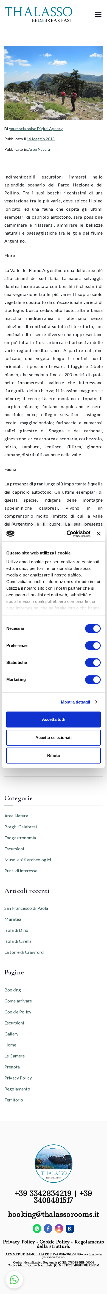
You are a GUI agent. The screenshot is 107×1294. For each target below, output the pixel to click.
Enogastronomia (20, 837)
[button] (14, 1279)
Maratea (12, 919)
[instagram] (59, 1228)
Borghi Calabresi (20, 826)
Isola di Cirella (18, 941)
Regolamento (17, 1088)
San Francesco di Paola (26, 908)
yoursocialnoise (53, 1257)
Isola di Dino (16, 930)
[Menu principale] (98, 14)
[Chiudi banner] (99, 534)
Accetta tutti (53, 719)
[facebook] (48, 1228)
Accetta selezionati (53, 737)
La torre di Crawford (24, 952)
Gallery (11, 1033)
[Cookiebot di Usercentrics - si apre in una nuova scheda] (68, 533)
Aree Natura (39, 149)
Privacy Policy (18, 1077)
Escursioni (14, 848)
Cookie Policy (17, 1011)
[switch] (93, 645)
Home (10, 1044)
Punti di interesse (20, 870)
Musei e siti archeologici (27, 859)
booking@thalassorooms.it (53, 1214)
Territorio (13, 1099)
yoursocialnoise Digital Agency (36, 128)
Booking (12, 989)
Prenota (12, 1066)
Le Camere (14, 1055)
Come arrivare (18, 1000)
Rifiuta (53, 755)
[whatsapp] (37, 1228)
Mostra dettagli (75, 702)
